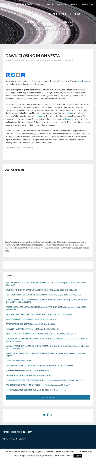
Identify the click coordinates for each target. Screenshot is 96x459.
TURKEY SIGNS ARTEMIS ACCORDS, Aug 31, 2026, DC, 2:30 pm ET (31, 319)
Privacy (22, 439)
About (5, 439)
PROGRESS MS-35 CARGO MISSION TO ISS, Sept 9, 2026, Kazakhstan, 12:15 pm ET (38, 385)
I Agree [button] (78, 456)
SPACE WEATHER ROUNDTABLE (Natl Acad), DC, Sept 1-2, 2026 (30, 324)
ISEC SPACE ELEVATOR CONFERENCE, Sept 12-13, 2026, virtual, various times (36, 390)
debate (71, 113)
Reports (61, 4)
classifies (68, 119)
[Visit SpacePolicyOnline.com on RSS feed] (51, 415)
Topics (48, 4)
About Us (74, 4)
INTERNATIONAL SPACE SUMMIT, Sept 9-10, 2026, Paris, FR (29, 375)
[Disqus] (48, 206)
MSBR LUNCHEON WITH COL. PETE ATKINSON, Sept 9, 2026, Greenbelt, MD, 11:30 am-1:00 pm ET (44, 380)
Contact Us (87, 4)
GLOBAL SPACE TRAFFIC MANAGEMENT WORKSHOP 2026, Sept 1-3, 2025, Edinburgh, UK (41, 334)
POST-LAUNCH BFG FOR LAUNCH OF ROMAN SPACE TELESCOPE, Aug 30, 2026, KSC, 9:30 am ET (43, 295)
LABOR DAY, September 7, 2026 (18, 361)
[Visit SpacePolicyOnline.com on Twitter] (44, 415)
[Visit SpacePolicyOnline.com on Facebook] (47, 415)
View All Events (48, 397)
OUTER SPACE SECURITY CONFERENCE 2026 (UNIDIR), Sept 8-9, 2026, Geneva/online (39, 366)
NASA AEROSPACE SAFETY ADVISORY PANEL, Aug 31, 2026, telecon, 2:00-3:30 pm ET (39, 314)
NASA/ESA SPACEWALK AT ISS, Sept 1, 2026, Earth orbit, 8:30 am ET (32, 329)
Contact (13, 439)
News (39, 4)
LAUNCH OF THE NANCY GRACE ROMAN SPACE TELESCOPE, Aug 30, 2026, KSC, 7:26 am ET (41, 290)
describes (82, 81)
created (39, 116)
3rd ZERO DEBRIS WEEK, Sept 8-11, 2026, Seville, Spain (27, 370)
